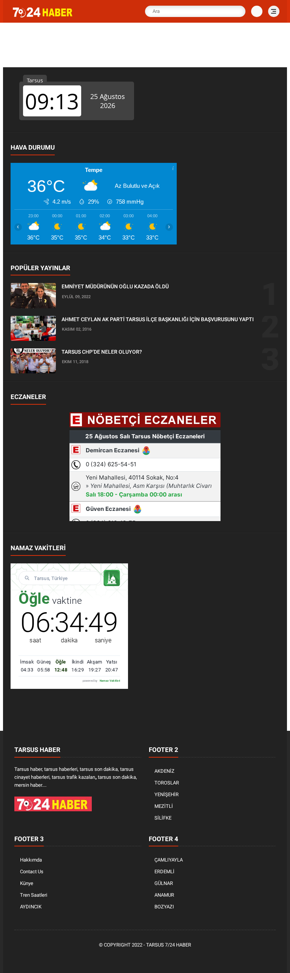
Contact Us (31, 871)
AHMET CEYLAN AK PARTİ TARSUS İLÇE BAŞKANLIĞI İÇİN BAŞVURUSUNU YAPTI (158, 319)
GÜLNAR (163, 883)
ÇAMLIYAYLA (168, 860)
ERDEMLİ (164, 871)
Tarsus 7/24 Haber (168, 945)
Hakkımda (31, 860)
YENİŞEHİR (166, 794)
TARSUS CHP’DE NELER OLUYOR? (102, 352)
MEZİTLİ (163, 806)
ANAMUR (164, 895)
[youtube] (169, 958)
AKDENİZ (164, 771)
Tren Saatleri (33, 895)
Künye (26, 883)
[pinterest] (146, 958)
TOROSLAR (166, 783)
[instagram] (157, 958)
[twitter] (123, 958)
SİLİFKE (162, 818)
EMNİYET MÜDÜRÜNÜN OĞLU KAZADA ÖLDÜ (115, 286)
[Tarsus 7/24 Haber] (43, 16)
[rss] (180, 958)
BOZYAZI (164, 907)
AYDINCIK (31, 907)
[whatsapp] (135, 958)
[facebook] (112, 958)
